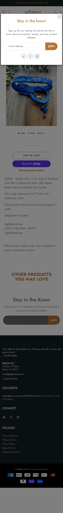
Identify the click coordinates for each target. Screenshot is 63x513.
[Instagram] (37, 56)
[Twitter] (23, 56)
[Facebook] (30, 56)
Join (51, 46)
